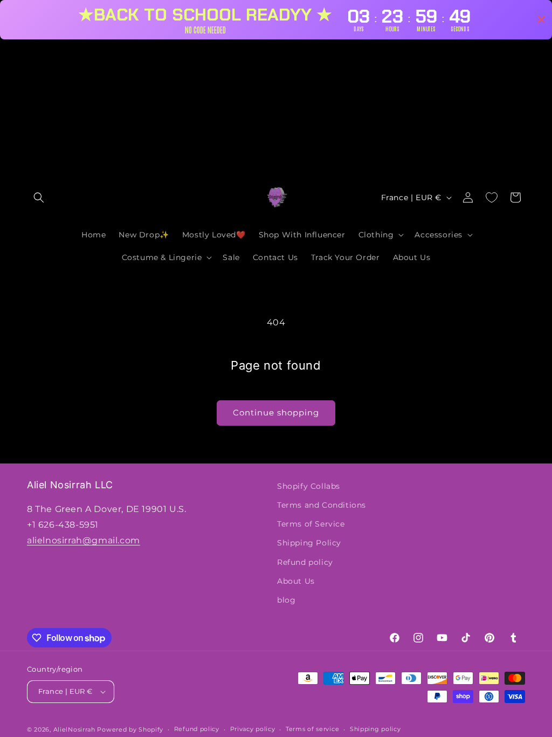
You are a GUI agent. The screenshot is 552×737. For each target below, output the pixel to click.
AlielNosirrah (74, 729)
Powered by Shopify (130, 729)
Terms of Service (311, 524)
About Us (296, 581)
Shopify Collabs (308, 486)
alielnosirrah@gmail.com (83, 540)
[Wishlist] (491, 197)
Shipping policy (375, 729)
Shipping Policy (309, 543)
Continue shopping (276, 412)
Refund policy (305, 562)
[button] (39, 197)
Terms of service (312, 729)
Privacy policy (252, 729)
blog (286, 600)
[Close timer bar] (541, 19)
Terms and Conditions (321, 505)
